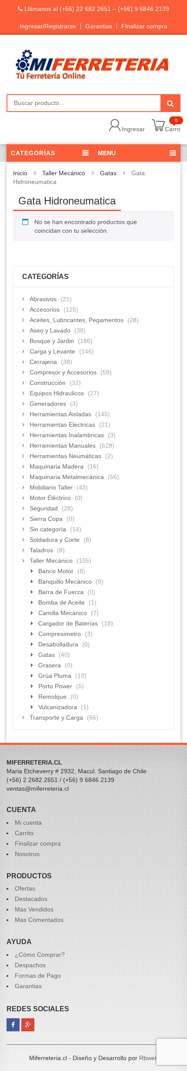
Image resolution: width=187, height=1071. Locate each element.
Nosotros (27, 853)
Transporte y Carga (56, 717)
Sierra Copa (46, 518)
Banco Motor (55, 571)
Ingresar (133, 129)
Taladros (41, 550)
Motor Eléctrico (50, 497)
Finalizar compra (144, 26)
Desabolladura (58, 644)
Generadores (48, 403)
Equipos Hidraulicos (57, 393)
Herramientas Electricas (62, 424)
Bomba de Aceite (61, 602)
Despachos (30, 965)
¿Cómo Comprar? (40, 954)
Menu (107, 153)
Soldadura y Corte (55, 539)
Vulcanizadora (57, 707)
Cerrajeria (43, 361)
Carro (172, 129)
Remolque (52, 696)
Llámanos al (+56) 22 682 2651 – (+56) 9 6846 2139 (96, 8)
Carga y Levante (52, 351)
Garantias (98, 26)
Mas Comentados (39, 919)
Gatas (108, 173)
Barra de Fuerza (60, 591)
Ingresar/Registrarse (48, 26)
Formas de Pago (38, 975)
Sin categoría (48, 529)
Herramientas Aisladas (60, 414)
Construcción (48, 382)
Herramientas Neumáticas (65, 455)
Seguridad (44, 508)
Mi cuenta (28, 822)
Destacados (31, 898)
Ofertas (25, 888)
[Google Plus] (27, 1024)
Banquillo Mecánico (65, 581)
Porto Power (55, 686)
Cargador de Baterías (68, 623)
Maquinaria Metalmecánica (67, 476)
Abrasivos (43, 299)
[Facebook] (13, 1024)
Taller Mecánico (63, 173)
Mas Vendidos (34, 909)
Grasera (49, 665)
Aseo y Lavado (50, 330)
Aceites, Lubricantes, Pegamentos (77, 319)
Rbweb (148, 1057)
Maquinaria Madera (56, 466)
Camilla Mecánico (62, 612)
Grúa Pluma (54, 675)
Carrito (24, 833)
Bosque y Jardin (52, 340)
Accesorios (45, 309)
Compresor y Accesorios (63, 372)
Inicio (20, 173)
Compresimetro (59, 633)
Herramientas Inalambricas (67, 435)
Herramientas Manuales (63, 445)
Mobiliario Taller (51, 487)
